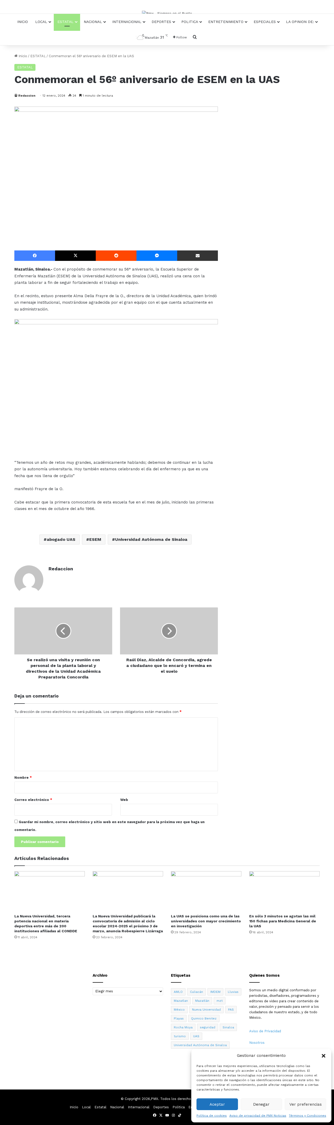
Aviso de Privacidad (265, 1031)
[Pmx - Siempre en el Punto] (167, 13)
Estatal (65, 22)
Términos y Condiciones (307, 1115)
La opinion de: (300, 22)
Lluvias (233, 992)
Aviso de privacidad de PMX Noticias (257, 1115)
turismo (180, 1036)
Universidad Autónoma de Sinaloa (151, 539)
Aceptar (217, 1104)
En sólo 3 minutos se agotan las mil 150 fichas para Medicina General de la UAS (282, 921)
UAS (196, 1036)
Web (124, 800)
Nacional (93, 22)
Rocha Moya (183, 1027)
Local (41, 22)
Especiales (265, 22)
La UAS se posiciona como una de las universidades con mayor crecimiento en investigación (206, 921)
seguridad (207, 1027)
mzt (220, 1001)
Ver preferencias (305, 1104)
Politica (189, 22)
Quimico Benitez (204, 1018)
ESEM (95, 539)
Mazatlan (181, 1001)
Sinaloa (228, 1027)
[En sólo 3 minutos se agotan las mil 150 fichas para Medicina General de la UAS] (284, 891)
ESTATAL (38, 56)
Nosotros (257, 1043)
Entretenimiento (225, 22)
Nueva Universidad (206, 1009)
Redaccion (26, 95)
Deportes (161, 22)
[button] (323, 1055)
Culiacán (196, 992)
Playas (179, 1018)
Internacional (126, 22)
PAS (231, 1009)
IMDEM (215, 992)
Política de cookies (211, 1115)
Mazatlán (202, 1001)
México (179, 1009)
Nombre (23, 778)
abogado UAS (61, 539)
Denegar (261, 1104)
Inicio (22, 22)
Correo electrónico (33, 800)
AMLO (178, 992)
